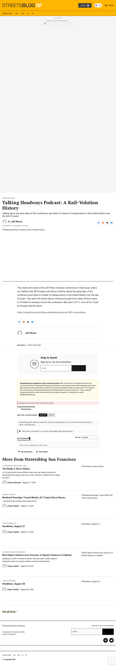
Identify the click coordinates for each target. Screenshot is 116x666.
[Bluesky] (111, 640)
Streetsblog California (13, 466)
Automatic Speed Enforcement (13, 552)
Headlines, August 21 (13, 526)
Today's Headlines (9, 523)
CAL (16, 13)
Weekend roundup (9, 494)
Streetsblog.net (8, 198)
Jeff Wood (16, 221)
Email (44, 368)
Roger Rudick (13, 506)
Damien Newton (14, 483)
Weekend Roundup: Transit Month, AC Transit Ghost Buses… (34, 497)
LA (28, 13)
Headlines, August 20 (13, 583)
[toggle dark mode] (98, 5)
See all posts (9, 611)
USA (22, 13)
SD (32, 13)
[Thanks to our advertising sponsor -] (58, 106)
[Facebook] (105, 640)
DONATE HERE (7, 13)
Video (25, 466)
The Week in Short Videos (16, 468)
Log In (83, 5)
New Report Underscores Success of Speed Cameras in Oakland (36, 555)
